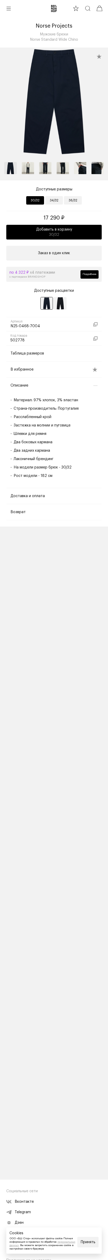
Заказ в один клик (54, 253)
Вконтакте (24, 1202)
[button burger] (8, 8)
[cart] (99, 8)
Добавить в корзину (54, 232)
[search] (88, 8)
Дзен (19, 1223)
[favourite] (76, 8)
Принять (88, 1242)
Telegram (23, 1212)
